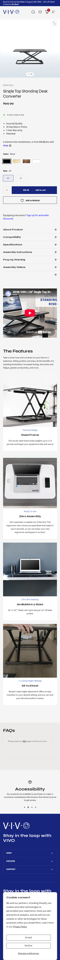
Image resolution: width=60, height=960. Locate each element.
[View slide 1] (24, 804)
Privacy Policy (20, 926)
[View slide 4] (35, 804)
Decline (28, 945)
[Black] (6, 161)
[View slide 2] (28, 804)
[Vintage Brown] (26, 161)
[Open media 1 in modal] (54, 23)
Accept (28, 937)
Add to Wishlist (33, 200)
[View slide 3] (32, 804)
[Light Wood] (16, 161)
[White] (36, 161)
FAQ (24, 741)
